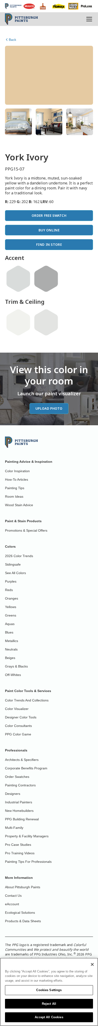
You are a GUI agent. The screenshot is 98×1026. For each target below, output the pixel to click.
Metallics (11, 641)
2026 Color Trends (19, 556)
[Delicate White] (18, 322)
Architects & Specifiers (22, 760)
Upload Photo (49, 408)
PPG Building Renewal (22, 819)
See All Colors (15, 573)
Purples (10, 581)
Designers (12, 794)
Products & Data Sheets (23, 921)
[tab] (18, 121)
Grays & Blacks (16, 666)
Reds (9, 590)
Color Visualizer (17, 709)
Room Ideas (14, 496)
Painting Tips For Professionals (28, 861)
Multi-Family (14, 828)
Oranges (11, 598)
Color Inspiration (17, 471)
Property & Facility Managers (27, 836)
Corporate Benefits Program (26, 768)
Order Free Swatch (49, 215)
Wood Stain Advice (19, 505)
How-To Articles (16, 479)
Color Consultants (18, 726)
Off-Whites (13, 675)
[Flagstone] (46, 279)
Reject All (49, 1003)
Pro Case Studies (18, 845)
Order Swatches (17, 777)
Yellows (10, 607)
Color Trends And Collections (27, 700)
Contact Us (13, 895)
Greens (10, 615)
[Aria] (46, 322)
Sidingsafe (13, 564)
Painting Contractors (20, 785)
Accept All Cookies (49, 1017)
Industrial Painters (18, 802)
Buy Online (49, 230)
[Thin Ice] (18, 279)
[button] (88, 19)
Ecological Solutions (20, 912)
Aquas (10, 624)
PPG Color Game (18, 734)
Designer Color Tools (20, 717)
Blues (9, 632)
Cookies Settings (49, 990)
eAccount (12, 904)
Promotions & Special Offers (26, 530)
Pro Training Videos (19, 853)
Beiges (10, 658)
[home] (21, 19)
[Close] (92, 964)
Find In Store (49, 244)
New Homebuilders (19, 811)
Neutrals (11, 649)
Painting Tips (14, 488)
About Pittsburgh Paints (22, 887)
